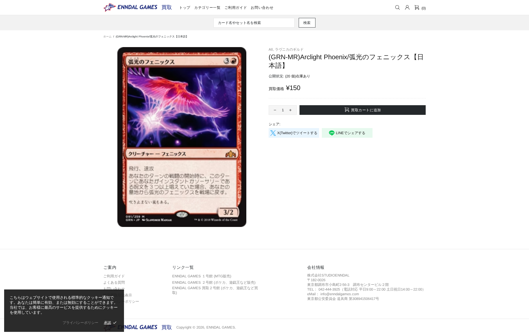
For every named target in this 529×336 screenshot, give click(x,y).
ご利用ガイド (114, 276)
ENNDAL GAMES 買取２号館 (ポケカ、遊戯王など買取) (215, 290)
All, (271, 49)
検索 (307, 23)
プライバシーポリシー (80, 323)
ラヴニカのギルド (289, 49)
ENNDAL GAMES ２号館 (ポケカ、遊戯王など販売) (213, 282)
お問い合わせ (114, 289)
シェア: (274, 124)
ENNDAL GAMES (166, 7)
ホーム (107, 36)
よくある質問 (114, 282)
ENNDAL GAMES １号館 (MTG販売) (201, 276)
